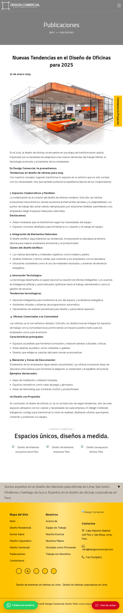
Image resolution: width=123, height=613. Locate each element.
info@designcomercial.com (97, 549)
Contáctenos (17, 560)
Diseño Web (71, 604)
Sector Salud (17, 534)
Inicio (52, 32)
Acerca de (51, 521)
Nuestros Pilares (55, 540)
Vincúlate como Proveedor (61, 547)
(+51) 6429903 (94, 557)
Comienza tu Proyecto (118, 111)
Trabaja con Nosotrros (58, 554)
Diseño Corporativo (20, 540)
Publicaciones (17, 554)
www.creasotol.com (89, 604)
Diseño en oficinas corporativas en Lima (85, 584)
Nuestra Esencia (55, 534)
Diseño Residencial (20, 527)
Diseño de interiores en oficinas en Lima (38, 584)
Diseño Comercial (20, 547)
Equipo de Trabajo (56, 527)
